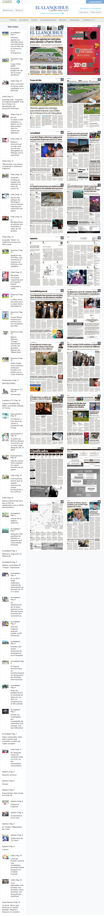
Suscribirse (84, 12)
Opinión (34, 20)
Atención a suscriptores (91, 8)
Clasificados (75, 20)
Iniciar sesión (96, 12)
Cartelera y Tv (88, 20)
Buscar (20, 10)
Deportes (63, 20)
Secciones (9, 10)
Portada (13, 20)
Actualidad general (48, 20)
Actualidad (23, 20)
